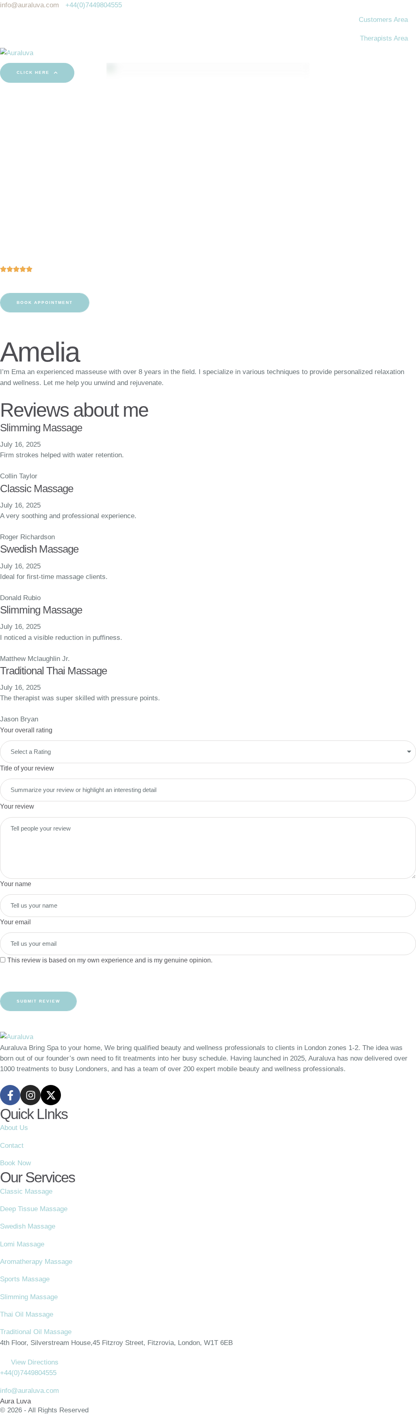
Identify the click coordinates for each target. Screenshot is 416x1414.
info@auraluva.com (29, 1391)
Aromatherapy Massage (36, 1261)
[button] (37, 73)
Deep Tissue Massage (33, 1209)
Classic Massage (26, 1191)
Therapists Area (384, 38)
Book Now (15, 1163)
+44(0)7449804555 (28, 1373)
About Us (14, 1128)
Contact (12, 1145)
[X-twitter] (51, 1095)
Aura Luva (15, 1401)
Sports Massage (25, 1279)
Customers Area (383, 20)
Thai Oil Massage (26, 1314)
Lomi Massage (22, 1244)
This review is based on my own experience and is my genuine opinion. (109, 960)
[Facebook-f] (10, 1095)
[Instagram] (30, 1095)
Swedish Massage (27, 1226)
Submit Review (38, 1001)
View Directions (34, 1362)
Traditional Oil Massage (36, 1332)
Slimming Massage (29, 1297)
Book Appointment (45, 302)
